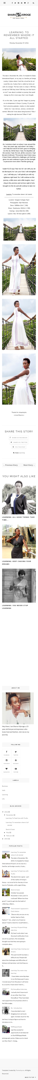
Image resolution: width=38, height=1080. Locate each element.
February (9, 836)
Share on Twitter (20, 442)
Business (5, 786)
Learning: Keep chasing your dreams (16, 562)
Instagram (7, 763)
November (9, 815)
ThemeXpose (20, 1070)
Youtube (15, 772)
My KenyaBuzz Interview (19, 989)
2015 (6, 839)
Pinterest (16, 763)
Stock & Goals (10, 829)
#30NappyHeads (16, 1027)
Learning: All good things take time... (18, 518)
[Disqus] (19, 647)
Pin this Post (20, 447)
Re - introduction (16, 1008)
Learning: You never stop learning (15, 606)
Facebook (6, 755)
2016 (6, 812)
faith (3, 790)
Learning (22, 453)
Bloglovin (7, 772)
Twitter (16, 755)
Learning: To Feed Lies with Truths (17, 818)
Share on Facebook (19, 437)
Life (3, 799)
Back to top (30, 1077)
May (7, 832)
